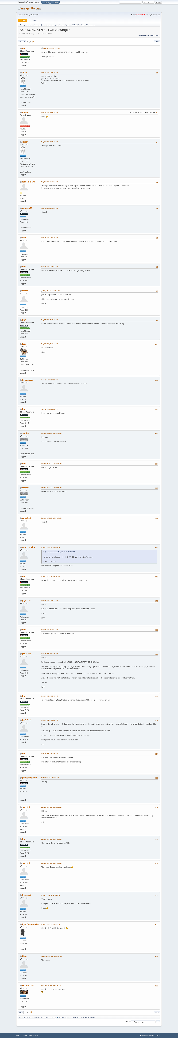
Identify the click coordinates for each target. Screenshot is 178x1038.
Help (141, 1035)
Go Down (22, 42)
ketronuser (27, 380)
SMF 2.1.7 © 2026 (21, 1035)
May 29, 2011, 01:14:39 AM (49, 344)
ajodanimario (28, 181)
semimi (25, 433)
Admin (25, 112)
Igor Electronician (30, 924)
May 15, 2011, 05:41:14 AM (49, 72)
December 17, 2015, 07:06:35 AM (51, 839)
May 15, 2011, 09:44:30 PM (49, 142)
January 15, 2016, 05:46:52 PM (50, 924)
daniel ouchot (29, 547)
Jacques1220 (28, 985)
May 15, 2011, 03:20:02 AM (51, 48)
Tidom (25, 72)
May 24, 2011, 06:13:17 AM (51, 291)
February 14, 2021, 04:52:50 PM (51, 985)
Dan (24, 48)
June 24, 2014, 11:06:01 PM (49, 654)
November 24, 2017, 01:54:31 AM (51, 956)
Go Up (21, 1012)
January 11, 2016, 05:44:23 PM (50, 895)
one (24, 237)
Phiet (24, 956)
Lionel (25, 344)
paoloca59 (27, 208)
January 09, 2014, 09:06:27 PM (50, 576)
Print (157, 42)
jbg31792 (26, 600)
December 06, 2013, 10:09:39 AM (51, 488)
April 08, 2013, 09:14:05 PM (49, 380)
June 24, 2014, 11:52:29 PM (49, 720)
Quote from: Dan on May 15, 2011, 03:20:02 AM (60, 552)
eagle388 (26, 518)
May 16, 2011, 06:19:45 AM (49, 182)
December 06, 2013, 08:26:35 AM (51, 463)
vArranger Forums (29, 8)
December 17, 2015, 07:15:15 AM (51, 863)
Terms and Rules (149, 1035)
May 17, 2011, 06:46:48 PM (49, 266)
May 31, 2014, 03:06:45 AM (49, 600)
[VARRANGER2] (21, 797)
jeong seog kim (29, 777)
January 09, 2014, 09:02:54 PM (50, 547)
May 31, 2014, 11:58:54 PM (49, 629)
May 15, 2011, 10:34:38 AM (49, 112)
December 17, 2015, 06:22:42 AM (51, 807)
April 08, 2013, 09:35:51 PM (49, 409)
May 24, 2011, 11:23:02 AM (49, 320)
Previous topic (143, 35)
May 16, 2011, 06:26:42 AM (49, 208)
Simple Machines (33, 1035)
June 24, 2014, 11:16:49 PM (49, 696)
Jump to (127, 1022)
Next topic (154, 35)
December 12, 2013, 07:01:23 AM (51, 518)
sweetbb (26, 807)
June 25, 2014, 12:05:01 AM (49, 753)
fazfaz (25, 290)
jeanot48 (26, 895)
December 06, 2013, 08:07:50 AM (51, 433)
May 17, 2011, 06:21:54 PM (49, 237)
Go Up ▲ (159, 1035)
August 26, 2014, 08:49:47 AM (50, 777)
